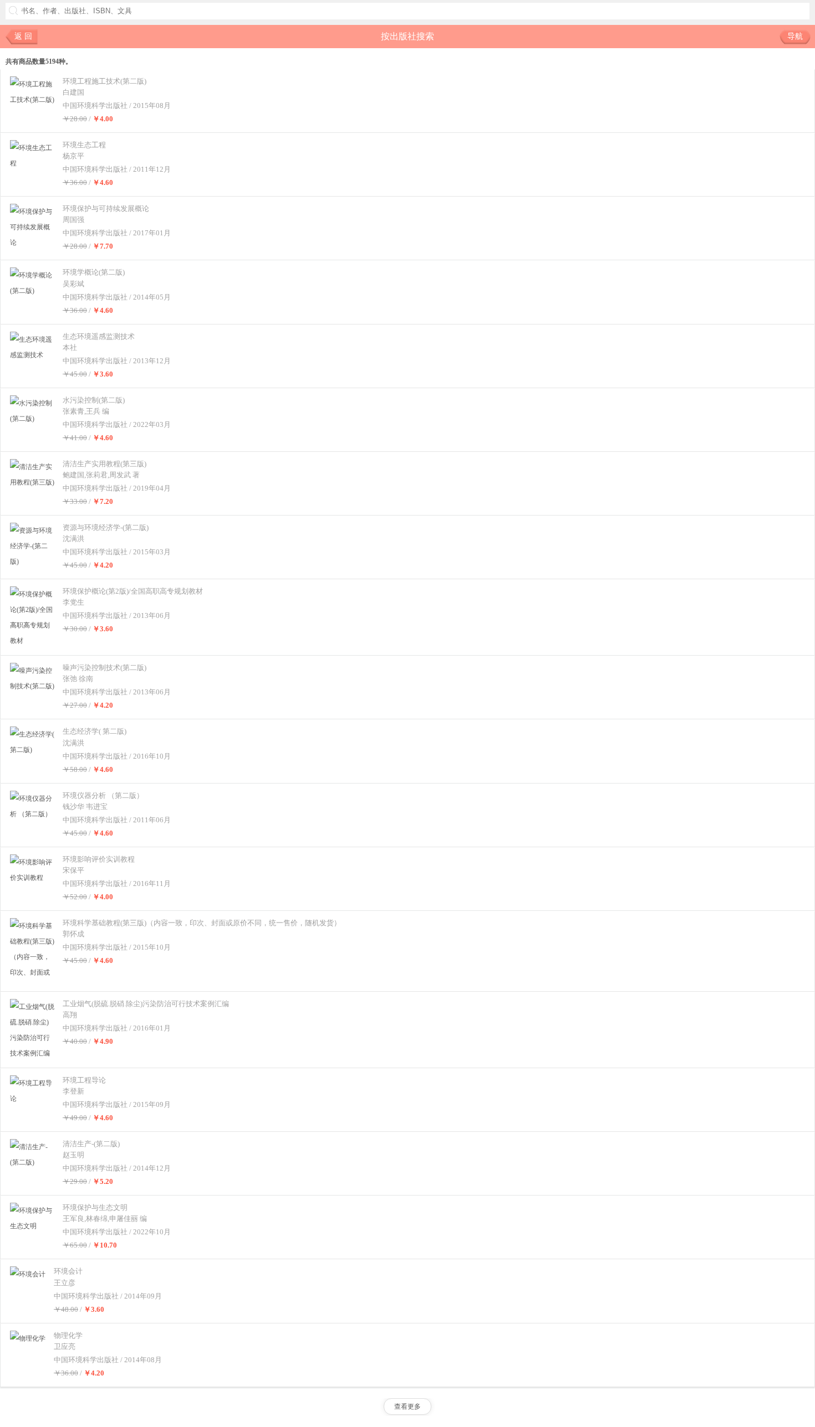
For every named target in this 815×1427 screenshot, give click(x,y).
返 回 (23, 36)
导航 (795, 36)
